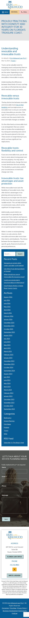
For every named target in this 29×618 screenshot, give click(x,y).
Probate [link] (6, 427)
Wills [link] (5, 434)
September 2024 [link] (9, 371)
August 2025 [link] (8, 335)
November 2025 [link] (9, 326)
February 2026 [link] (8, 316)
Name (4, 467)
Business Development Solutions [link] (14, 611)
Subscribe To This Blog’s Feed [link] (14, 443)
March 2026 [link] (8, 313)
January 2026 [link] (8, 319)
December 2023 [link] (9, 399)
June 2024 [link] (7, 380)
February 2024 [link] (8, 393)
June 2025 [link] (7, 342)
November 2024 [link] (9, 364)
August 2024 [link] (8, 374)
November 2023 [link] (9, 403)
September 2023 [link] (9, 409)
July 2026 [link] (7, 300)
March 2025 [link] (8, 351)
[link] (14, 5)
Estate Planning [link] (9, 421)
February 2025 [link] (8, 355)
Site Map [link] (13, 608)
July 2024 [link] (7, 377)
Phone (4, 486)
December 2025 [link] (9, 323)
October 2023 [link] (8, 406)
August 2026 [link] (8, 297)
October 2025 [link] (8, 329)
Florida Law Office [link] (14, 557)
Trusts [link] (13, 61)
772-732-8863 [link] (14, 565)
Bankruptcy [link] (7, 418)
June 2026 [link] (7, 303)
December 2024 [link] (9, 361)
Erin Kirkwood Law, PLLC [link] (18, 58)
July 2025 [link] (7, 339)
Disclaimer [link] (5, 608)
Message (5, 495)
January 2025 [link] (8, 358)
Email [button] (15, 12)
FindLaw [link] (14, 613)
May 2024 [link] (7, 383)
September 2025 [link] (9, 332)
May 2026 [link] (7, 307)
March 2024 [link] (8, 390)
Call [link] (24, 12)
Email (4, 476)
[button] (4, 11)
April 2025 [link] (7, 348)
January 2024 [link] (8, 396)
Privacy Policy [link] (21, 608)
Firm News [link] (7, 424)
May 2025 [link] (7, 345)
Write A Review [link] (14, 575)
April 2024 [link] (7, 387)
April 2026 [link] (7, 310)
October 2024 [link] (8, 367)
